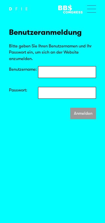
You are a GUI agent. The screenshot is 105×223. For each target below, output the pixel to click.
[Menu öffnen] (92, 9)
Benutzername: (23, 69)
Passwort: (18, 90)
